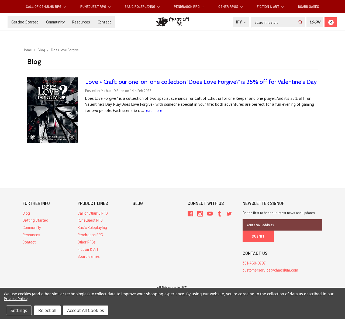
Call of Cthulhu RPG (44, 6)
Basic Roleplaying (140, 6)
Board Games (308, 6)
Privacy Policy (15, 298)
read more (153, 110)
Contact (104, 22)
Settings (19, 310)
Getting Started (25, 22)
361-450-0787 (254, 262)
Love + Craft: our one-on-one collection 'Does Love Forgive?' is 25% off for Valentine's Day (201, 81)
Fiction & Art (268, 6)
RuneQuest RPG (93, 6)
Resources (81, 22)
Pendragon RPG (187, 6)
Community (55, 22)
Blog (26, 212)
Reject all (47, 310)
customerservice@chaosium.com (270, 269)
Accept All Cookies (85, 310)
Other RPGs (228, 6)
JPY (239, 22)
